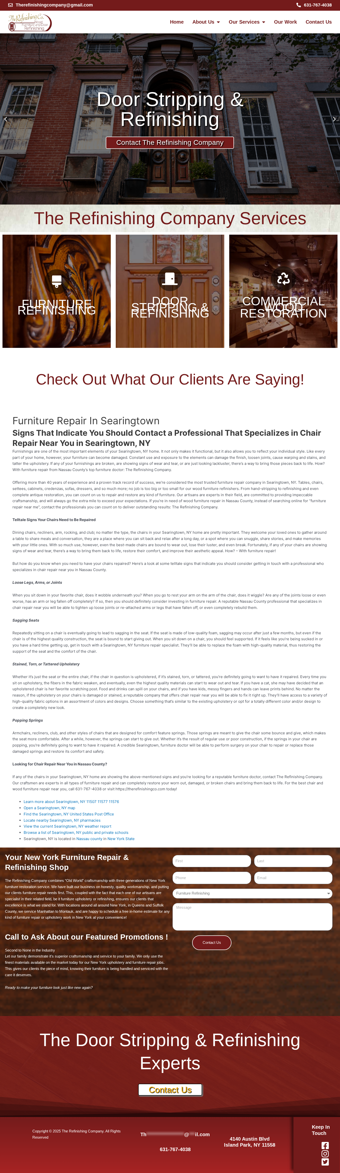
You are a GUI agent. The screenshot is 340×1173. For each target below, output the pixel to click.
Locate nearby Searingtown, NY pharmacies (62, 820)
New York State (121, 838)
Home (177, 22)
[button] (5, 119)
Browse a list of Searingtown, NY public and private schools (76, 832)
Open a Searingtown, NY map (49, 807)
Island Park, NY (243, 1145)
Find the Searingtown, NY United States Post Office (69, 814)
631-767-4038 (175, 1149)
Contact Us (319, 22)
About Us (203, 22)
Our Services (244, 22)
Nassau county (89, 838)
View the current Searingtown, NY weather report (67, 826)
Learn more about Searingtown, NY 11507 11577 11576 (71, 801)
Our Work (285, 22)
